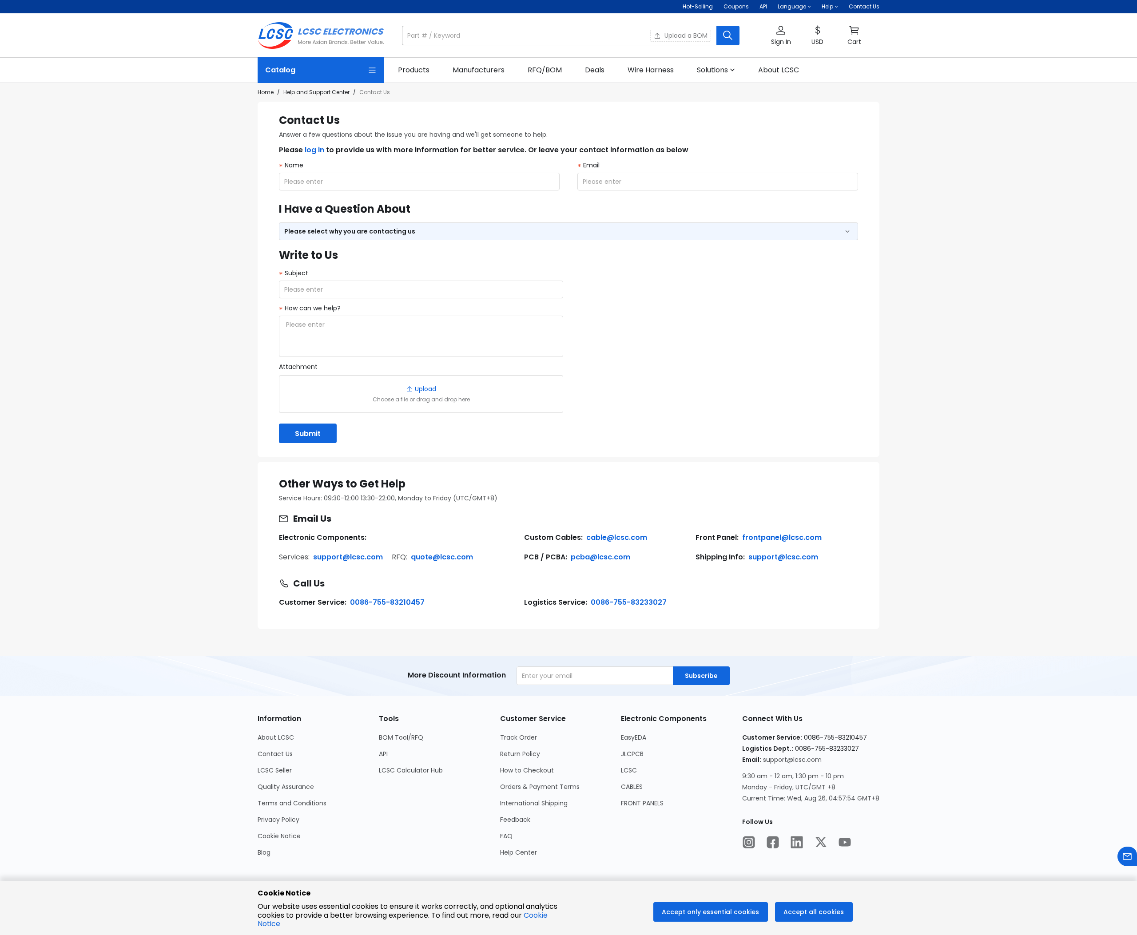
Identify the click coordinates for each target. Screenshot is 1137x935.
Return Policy (521, 753)
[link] (413, 70)
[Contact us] (1127, 857)
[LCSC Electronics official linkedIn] (797, 843)
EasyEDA (634, 737)
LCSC (630, 770)
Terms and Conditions (292, 803)
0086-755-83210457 (387, 602)
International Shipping (534, 803)
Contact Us (864, 6)
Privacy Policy (278, 819)
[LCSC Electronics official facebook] (773, 843)
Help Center (519, 852)
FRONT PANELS (643, 803)
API (763, 6)
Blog (264, 852)
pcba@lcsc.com (600, 557)
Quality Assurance (286, 786)
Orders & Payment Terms (540, 786)
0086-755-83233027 (629, 602)
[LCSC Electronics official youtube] (845, 843)
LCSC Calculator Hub (411, 770)
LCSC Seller (275, 770)
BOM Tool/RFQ (401, 737)
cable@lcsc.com (616, 537)
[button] (570, 35)
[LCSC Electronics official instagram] (749, 843)
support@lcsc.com (348, 557)
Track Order (519, 737)
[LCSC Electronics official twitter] (821, 843)
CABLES (633, 786)
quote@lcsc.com (442, 557)
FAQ (507, 836)
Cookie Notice (279, 836)
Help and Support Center (316, 92)
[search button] (727, 35)
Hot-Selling (698, 6)
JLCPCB (633, 753)
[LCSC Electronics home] (321, 35)
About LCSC (276, 737)
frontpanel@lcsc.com (782, 537)
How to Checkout (527, 770)
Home (266, 92)
